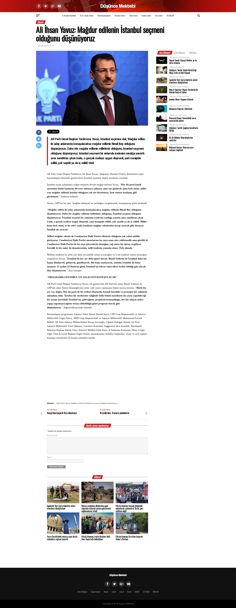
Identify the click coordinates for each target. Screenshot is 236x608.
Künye (106, 591)
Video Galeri (133, 15)
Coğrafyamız (96, 591)
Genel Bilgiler (82, 591)
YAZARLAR (170, 15)
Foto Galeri (159, 15)
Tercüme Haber (119, 15)
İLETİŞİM (146, 591)
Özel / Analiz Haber (87, 15)
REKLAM (156, 591)
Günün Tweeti (146, 15)
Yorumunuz (52, 435)
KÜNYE (137, 591)
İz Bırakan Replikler (69, 15)
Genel (114, 591)
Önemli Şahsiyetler (104, 15)
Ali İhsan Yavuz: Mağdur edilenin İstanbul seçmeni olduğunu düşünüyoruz (87, 403)
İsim (49, 457)
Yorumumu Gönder (56, 467)
